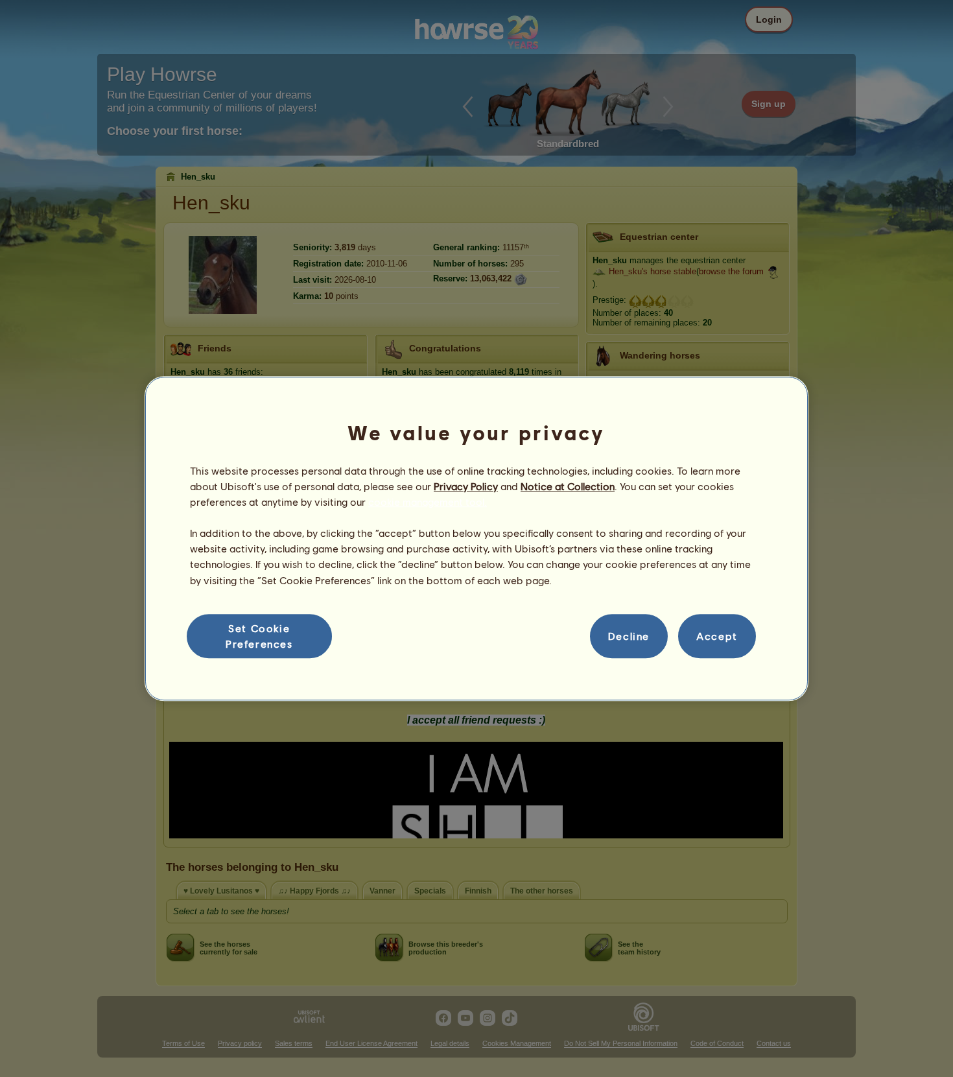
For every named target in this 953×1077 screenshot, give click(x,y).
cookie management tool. (427, 501)
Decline (629, 636)
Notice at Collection (568, 486)
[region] (476, 539)
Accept (717, 636)
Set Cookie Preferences (259, 636)
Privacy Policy (466, 486)
